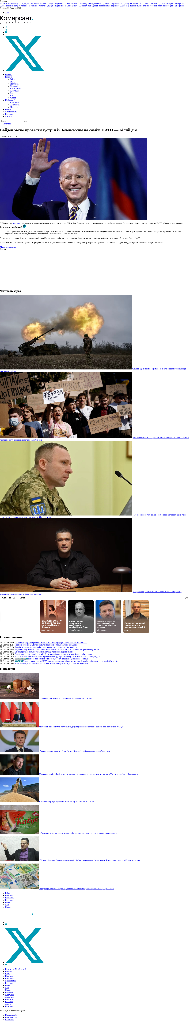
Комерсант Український (15, 969)
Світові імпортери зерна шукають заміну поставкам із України (66, 801)
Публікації (9, 100)
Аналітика (15, 105)
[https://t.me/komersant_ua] (6, 30)
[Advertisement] (77, 268)
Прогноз (14, 107)
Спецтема (14, 102)
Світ (12, 95)
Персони (9, 1006)
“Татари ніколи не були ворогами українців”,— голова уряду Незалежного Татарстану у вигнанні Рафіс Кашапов (89, 860)
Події (12, 81)
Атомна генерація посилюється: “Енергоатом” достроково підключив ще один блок (52, 663)
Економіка (15, 86)
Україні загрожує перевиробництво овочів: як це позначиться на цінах (46, 647)
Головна (8, 74)
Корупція (14, 91)
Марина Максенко (8, 247)
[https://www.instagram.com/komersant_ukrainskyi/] (6, 32)
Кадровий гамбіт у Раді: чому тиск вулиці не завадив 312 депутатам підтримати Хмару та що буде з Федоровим (88, 774)
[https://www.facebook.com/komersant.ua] (6, 27)
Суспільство (15, 88)
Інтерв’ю (9, 109)
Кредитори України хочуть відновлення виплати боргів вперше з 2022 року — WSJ (76, 889)
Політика (14, 84)
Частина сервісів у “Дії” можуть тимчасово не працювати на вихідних (46, 645)
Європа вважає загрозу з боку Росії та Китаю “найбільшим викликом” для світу (74, 751)
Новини (8, 77)
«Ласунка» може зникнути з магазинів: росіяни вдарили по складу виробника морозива (78, 833)
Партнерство (11, 1017)
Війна (13, 79)
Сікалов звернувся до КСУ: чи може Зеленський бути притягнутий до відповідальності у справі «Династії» (70, 661)
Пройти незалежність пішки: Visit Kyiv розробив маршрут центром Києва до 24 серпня (53, 654)
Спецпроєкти (11, 112)
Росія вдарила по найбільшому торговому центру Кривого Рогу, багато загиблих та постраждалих (58, 656)
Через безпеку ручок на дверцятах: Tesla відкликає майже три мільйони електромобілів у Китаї (57, 649)
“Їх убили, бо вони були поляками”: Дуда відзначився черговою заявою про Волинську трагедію (81, 727)
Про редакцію (11, 1015)
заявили (16, 223)
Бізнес (13, 93)
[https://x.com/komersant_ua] (24, 70)
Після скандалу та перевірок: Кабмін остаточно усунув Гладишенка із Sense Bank (51, 642)
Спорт (13, 98)
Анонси (8, 116)
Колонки (9, 114)
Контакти (9, 1020)
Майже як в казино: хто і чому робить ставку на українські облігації (58, 659)
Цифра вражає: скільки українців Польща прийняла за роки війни (44, 652)
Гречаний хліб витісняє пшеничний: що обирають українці (65, 698)
